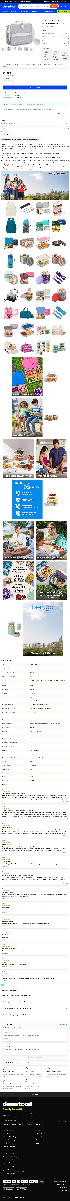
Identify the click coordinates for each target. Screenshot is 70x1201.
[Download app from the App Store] (22, 1189)
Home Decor (14, 11)
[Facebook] (65, 1121)
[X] (62, 1121)
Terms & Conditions (60, 1181)
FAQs (64, 1190)
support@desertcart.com (15, 1167)
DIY (40, 11)
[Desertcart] (9, 6)
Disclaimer (63, 1187)
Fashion (34, 11)
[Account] (61, 6)
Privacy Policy (62, 1184)
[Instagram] (58, 1121)
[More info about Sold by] (24, 93)
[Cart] (65, 6)
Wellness (5, 11)
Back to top (35, 1094)
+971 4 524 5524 (11, 1174)
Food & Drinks (25, 11)
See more (45, 48)
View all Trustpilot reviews (35, 1057)
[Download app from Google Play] (9, 1189)
